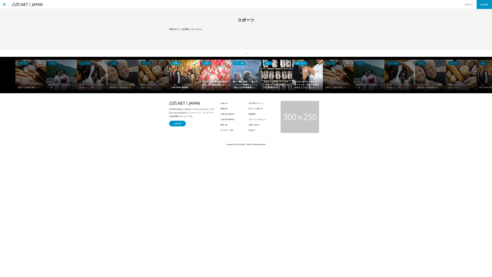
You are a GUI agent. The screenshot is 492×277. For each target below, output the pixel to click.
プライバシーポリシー (257, 119)
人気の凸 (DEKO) (227, 114)
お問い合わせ (254, 124)
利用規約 (252, 114)
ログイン (469, 4)
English (252, 130)
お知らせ (224, 103)
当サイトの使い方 (256, 108)
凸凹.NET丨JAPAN (27, 4)
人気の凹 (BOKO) (227, 119)
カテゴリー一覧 (226, 130)
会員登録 (484, 4)
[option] (184, 75)
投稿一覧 (224, 124)
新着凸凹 (224, 108)
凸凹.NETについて (256, 103)
